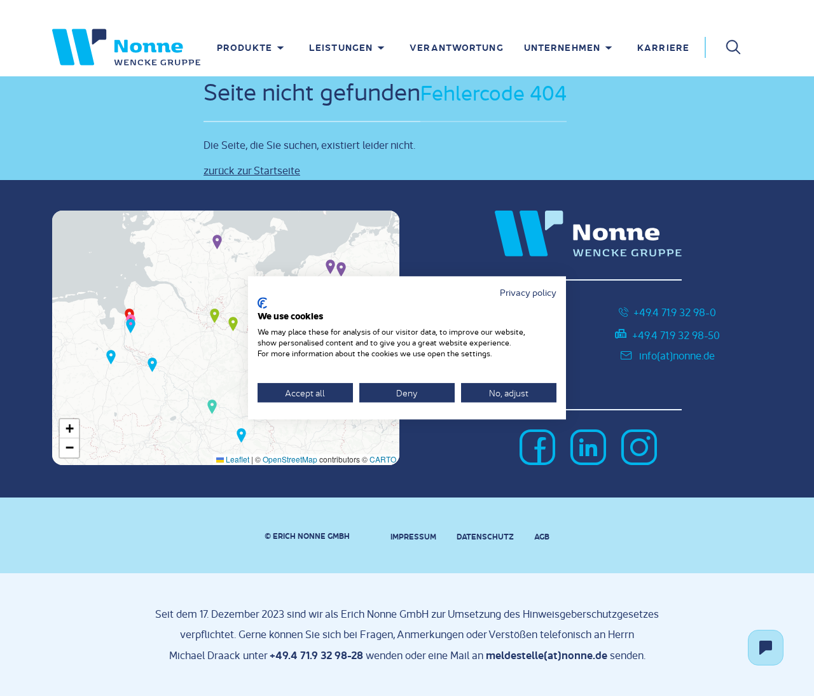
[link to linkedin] (588, 448)
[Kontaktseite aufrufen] (765, 647)
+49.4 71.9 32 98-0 (674, 312)
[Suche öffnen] (733, 46)
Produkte (244, 46)
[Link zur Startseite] (126, 47)
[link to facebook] (537, 448)
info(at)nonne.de (677, 355)
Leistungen (341, 46)
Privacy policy (528, 292)
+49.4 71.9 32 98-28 (316, 654)
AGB (541, 536)
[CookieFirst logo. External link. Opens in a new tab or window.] (262, 303)
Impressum (413, 536)
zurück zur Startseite (252, 170)
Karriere (663, 46)
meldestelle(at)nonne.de (546, 654)
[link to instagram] (639, 448)
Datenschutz (485, 536)
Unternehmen (562, 46)
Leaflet (236, 459)
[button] (217, 241)
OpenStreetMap (290, 459)
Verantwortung (457, 46)
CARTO (382, 459)
